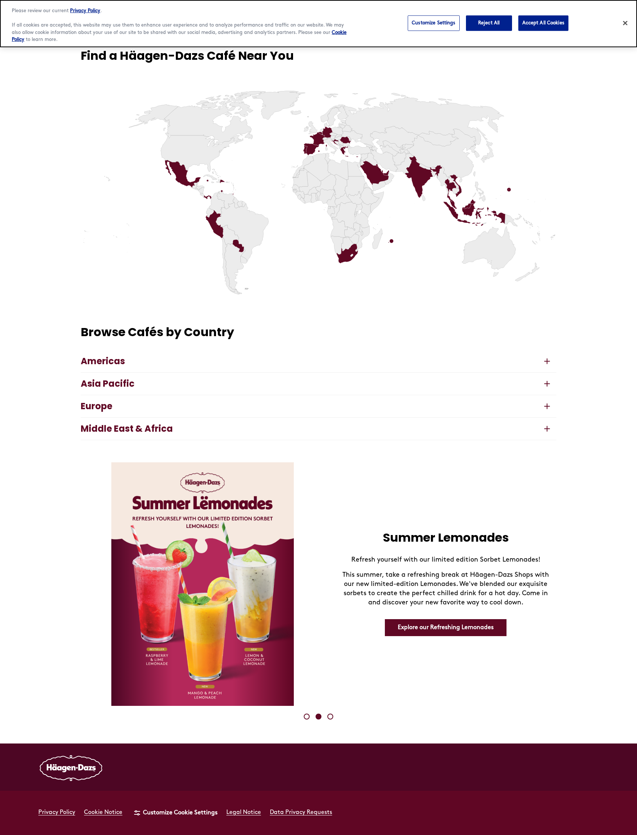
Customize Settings (433, 22)
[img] (318, 192)
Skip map (94, 77)
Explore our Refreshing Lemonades (446, 627)
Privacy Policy (85, 10)
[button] (320, 133)
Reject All (488, 22)
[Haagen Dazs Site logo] (71, 767)
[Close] (625, 23)
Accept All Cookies (543, 22)
